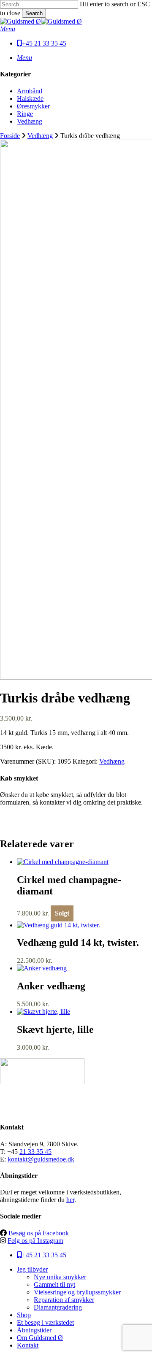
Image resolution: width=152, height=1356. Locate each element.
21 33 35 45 (35, 1151)
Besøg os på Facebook (38, 1233)
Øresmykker (33, 106)
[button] (7, 28)
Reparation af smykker (64, 1299)
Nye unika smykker (60, 1276)
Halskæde (30, 98)
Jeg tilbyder (32, 1269)
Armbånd (29, 91)
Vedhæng (29, 121)
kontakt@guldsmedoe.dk (41, 1159)
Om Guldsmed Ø (40, 1337)
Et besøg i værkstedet (45, 1322)
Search (34, 13)
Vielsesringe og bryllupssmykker (77, 1292)
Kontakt (27, 1345)
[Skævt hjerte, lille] (43, 1011)
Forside (10, 135)
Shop (24, 1314)
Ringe (25, 113)
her (70, 1199)
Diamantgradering (58, 1307)
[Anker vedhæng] (42, 968)
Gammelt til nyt (54, 1284)
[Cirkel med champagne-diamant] (63, 861)
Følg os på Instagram (35, 1240)
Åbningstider (34, 1330)
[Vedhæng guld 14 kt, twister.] (58, 925)
